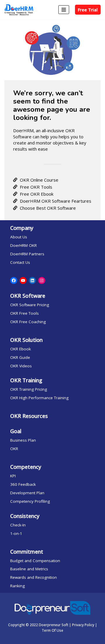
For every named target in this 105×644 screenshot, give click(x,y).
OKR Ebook (20, 349)
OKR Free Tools (24, 313)
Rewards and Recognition (33, 577)
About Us (18, 237)
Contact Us (20, 262)
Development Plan (27, 492)
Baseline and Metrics (29, 568)
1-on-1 (16, 533)
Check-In (18, 525)
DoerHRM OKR (23, 245)
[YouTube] (23, 280)
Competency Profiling (30, 501)
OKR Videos (21, 366)
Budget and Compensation (35, 560)
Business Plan (23, 440)
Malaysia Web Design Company (52, 635)
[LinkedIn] (32, 280)
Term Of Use (52, 630)
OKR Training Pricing (28, 389)
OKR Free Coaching (28, 321)
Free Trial (88, 10)
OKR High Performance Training (39, 397)
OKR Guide (20, 357)
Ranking (17, 585)
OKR (14, 448)
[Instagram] (41, 280)
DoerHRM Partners (27, 253)
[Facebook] (13, 280)
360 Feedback (23, 484)
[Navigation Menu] (63, 9)
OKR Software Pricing (29, 304)
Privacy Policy (83, 624)
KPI (13, 475)
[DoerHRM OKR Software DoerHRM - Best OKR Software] (19, 10)
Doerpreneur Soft (54, 624)
